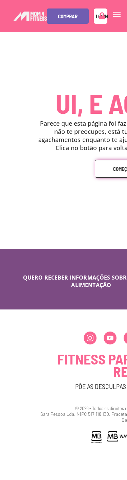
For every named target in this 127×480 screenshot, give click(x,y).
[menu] (117, 14)
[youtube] (110, 339)
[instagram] (90, 339)
